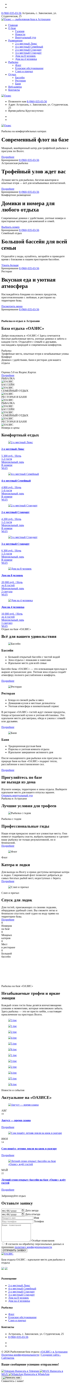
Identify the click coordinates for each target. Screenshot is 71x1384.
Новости (20, 34)
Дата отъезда (32, 1214)
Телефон (39, 1221)
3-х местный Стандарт (28, 52)
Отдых (12, 74)
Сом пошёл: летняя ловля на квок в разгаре (29, 1148)
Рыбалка (13, 62)
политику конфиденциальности (33, 1247)
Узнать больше (10, 265)
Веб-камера (15, 86)
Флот (18, 65)
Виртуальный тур (25, 37)
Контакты (14, 89)
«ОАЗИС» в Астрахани (54, 1351)
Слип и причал (24, 71)
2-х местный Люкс (26, 43)
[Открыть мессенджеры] (11, 1378)
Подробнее (7, 157)
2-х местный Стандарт (28, 49)
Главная (13, 25)
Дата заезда (31, 1210)
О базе (12, 28)
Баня (18, 83)
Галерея (19, 31)
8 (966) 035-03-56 (11, 13)
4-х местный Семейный (29, 46)
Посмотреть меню (12, 306)
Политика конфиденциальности (20, 1354)
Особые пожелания (43, 1240)
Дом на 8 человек (25, 55)
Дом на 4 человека (26, 59)
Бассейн (20, 77)
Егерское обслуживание (29, 68)
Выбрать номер (10, 227)
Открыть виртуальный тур (17, 795)
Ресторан (20, 80)
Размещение (15, 40)
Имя (36, 1217)
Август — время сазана (16, 1120)
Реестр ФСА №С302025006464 (17, 1272)
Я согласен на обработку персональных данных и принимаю (32, 1246)
